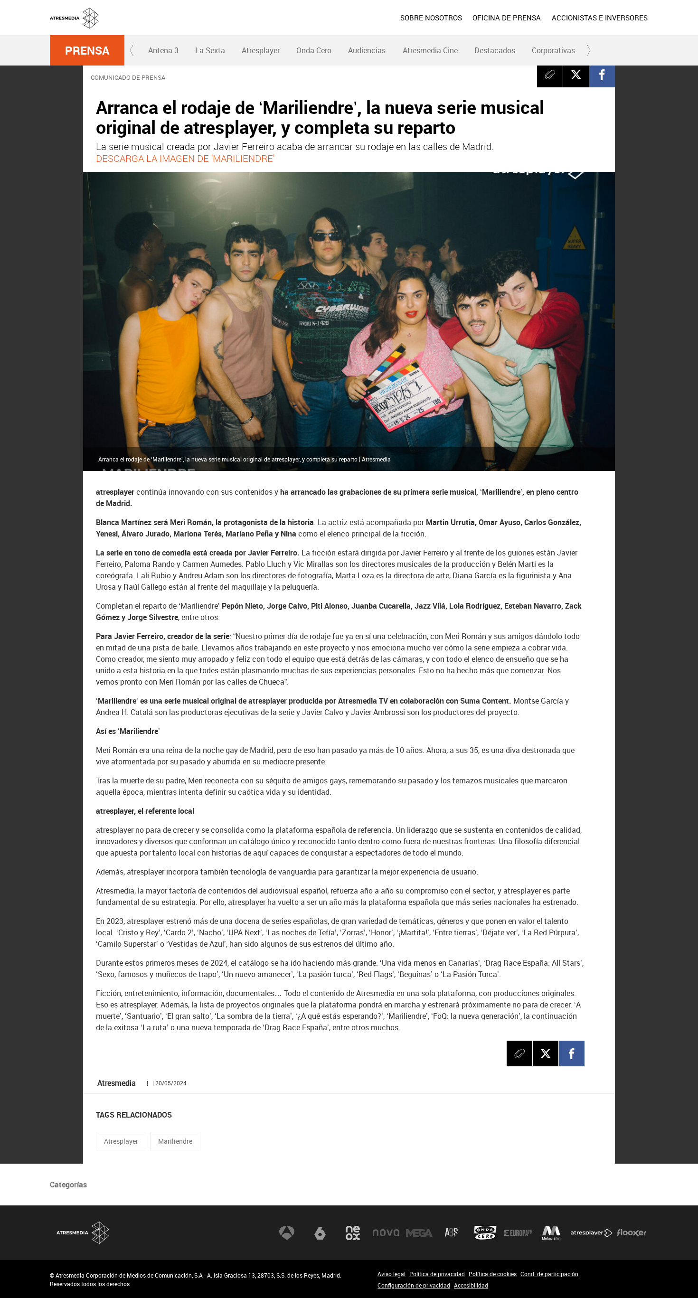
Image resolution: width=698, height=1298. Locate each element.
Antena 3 (163, 50)
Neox (353, 1233)
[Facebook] (602, 74)
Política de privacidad (437, 1274)
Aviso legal (391, 1274)
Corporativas (553, 50)
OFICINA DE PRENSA (506, 17)
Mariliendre (175, 1141)
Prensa (87, 50)
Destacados (494, 50)
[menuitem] (431, 17)
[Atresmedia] (353, 25)
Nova (386, 1233)
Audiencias (367, 50)
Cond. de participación (549, 1274)
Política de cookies (493, 1274)
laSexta (320, 1233)
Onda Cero (313, 50)
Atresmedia (83, 1233)
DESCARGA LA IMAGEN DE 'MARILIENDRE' (185, 158)
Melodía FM (551, 1233)
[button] (132, 50)
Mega (419, 1233)
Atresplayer (261, 50)
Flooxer (631, 1233)
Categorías (68, 1184)
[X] (576, 74)
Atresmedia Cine (430, 50)
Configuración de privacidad (413, 1285)
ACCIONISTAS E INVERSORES (600, 17)
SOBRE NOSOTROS (431, 17)
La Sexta (210, 50)
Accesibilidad (471, 1285)
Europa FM (518, 1233)
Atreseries (452, 1233)
